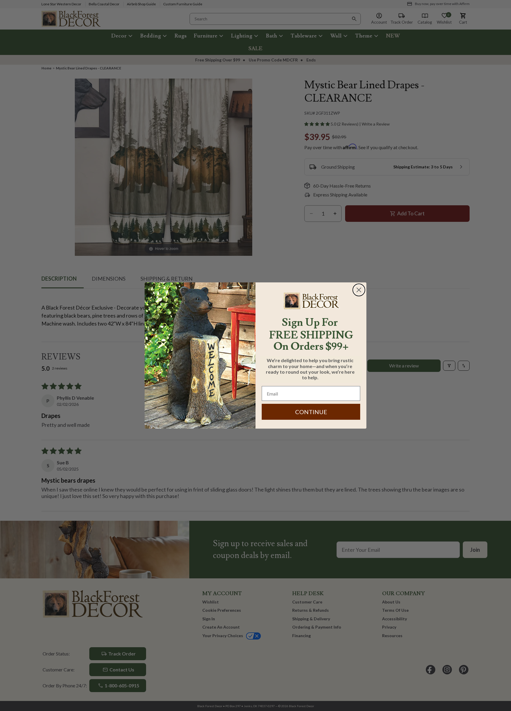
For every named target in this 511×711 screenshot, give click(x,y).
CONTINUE (311, 411)
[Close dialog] (359, 290)
